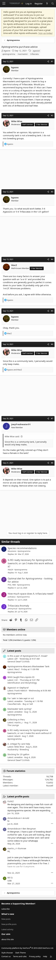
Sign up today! (45, 33)
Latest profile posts (18, 796)
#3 (52, 191)
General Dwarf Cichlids (18, 661)
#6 (52, 344)
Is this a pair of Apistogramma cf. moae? (27, 655)
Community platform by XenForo (27, 948)
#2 (52, 115)
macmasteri (23, 54)
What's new (7, 913)
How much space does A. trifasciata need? (30, 593)
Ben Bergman (29, 828)
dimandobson (14, 818)
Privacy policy (35, 956)
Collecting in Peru (16, 719)
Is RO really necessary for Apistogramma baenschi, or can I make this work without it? (30, 563)
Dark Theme (20, 952)
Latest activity (7, 929)
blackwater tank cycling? (19, 708)
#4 (52, 259)
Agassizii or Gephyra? (18, 687)
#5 (52, 311)
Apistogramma (24, 551)
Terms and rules (20, 956)
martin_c (11, 848)
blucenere (12, 551)
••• (52, 813)
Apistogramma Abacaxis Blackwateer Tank (28, 666)
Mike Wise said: (12, 436)
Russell (49, 785)
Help (45, 956)
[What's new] (47, 3)
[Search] (52, 3)
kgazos (7, 50)
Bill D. (10, 877)
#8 (52, 463)
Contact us (6, 956)
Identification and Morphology (22, 682)
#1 (52, 61)
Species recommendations (22, 548)
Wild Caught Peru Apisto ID (20, 677)
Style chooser (7, 952)
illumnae (22, 848)
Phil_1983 (12, 584)
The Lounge (13, 725)
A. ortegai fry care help (18, 743)
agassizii (36, 50)
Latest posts (14, 650)
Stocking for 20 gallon (18, 754)
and (14, 369)
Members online (16, 629)
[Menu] (4, 3)
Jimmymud (12, 608)
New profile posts (9, 924)
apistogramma (8, 54)
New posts (5, 919)
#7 (52, 418)
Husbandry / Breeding (18, 749)
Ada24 (10, 569)
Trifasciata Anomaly (18, 605)
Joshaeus (12, 596)
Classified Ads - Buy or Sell (20, 704)
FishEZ (10, 801)
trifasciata (34, 54)
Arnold (26, 818)
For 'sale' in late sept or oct (20, 698)
